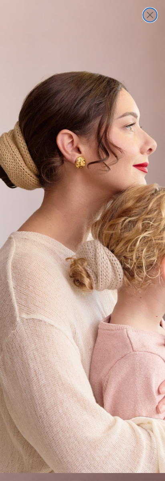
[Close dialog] (150, 15)
